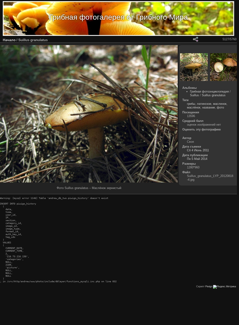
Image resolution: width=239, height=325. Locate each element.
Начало (9, 40)
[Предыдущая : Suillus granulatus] (214, 39)
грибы (191, 103)
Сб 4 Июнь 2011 (198, 150)
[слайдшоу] (183, 39)
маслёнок (193, 107)
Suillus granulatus (214, 95)
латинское (204, 103)
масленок (220, 103)
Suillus (194, 95)
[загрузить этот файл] (189, 39)
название (208, 107)
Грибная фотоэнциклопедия (209, 91)
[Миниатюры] (208, 39)
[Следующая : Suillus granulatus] (220, 39)
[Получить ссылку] (195, 39)
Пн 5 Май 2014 (197, 159)
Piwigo (208, 286)
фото (220, 107)
